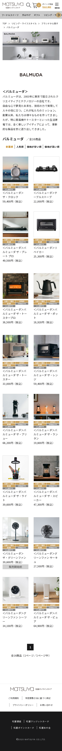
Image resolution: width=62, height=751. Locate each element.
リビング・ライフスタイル (24, 23)
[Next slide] (58, 15)
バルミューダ (13, 27)
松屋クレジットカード (37, 721)
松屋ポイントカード (24, 727)
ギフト (37, 14)
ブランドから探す (49, 23)
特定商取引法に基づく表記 (38, 698)
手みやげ (26, 14)
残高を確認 (46, 7)
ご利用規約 (13, 698)
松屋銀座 (16, 721)
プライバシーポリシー (23, 704)
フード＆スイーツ (10, 14)
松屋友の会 (45, 727)
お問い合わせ (46, 704)
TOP (5, 23)
